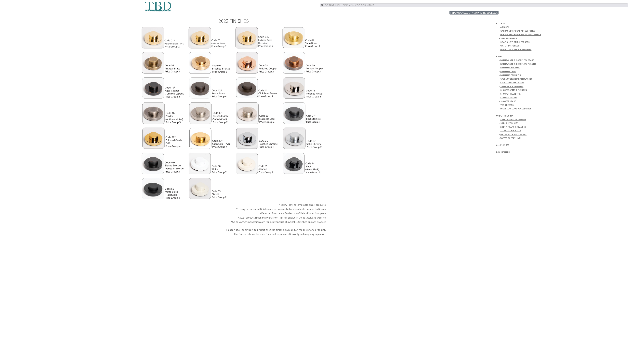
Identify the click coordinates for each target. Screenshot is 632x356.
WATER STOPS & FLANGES (513, 134)
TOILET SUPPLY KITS (510, 130)
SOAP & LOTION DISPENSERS (515, 42)
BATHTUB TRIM (508, 71)
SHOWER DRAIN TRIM (510, 93)
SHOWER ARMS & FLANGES (513, 90)
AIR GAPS (505, 27)
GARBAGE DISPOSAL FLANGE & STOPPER (520, 34)
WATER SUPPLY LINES (511, 138)
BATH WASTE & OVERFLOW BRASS (517, 60)
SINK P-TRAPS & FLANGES (513, 126)
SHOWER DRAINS (508, 97)
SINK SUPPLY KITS (509, 123)
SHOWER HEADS (508, 101)
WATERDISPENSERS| (510, 45)
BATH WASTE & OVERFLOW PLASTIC (518, 63)
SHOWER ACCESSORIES (511, 86)
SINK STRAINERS (508, 38)
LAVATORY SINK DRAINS (512, 82)
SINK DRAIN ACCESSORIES (513, 119)
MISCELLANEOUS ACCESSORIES (515, 49)
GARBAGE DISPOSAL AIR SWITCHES (517, 30)
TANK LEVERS (507, 105)
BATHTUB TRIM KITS (510, 75)
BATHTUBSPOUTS (510, 67)
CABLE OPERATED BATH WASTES (516, 78)
